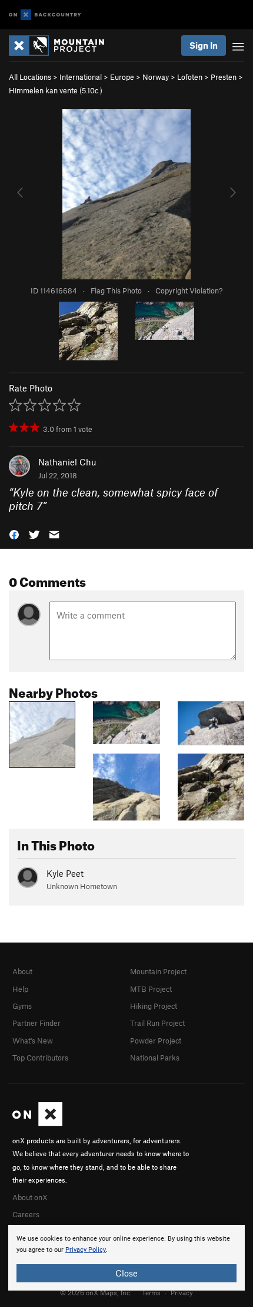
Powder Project (155, 1040)
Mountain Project (158, 971)
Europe (122, 77)
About (22, 971)
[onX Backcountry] (45, 15)
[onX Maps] (37, 1123)
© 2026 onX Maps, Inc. (96, 1292)
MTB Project (151, 989)
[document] (126, 1257)
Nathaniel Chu (67, 462)
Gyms (22, 1006)
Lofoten (189, 77)
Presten (224, 77)
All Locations (30, 77)
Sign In (203, 45)
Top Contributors (40, 1057)
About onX (30, 1197)
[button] (14, 534)
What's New (32, 1040)
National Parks (154, 1057)
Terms (151, 1292)
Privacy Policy (85, 1250)
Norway (155, 77)
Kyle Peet (65, 873)
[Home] (62, 45)
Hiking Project (153, 1006)
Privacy (182, 1292)
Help (20, 989)
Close (126, 1273)
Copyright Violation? (188, 290)
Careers (25, 1214)
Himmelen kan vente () (55, 90)
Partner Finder (36, 1023)
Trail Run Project (157, 1023)
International (80, 77)
